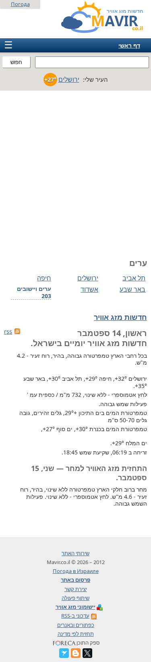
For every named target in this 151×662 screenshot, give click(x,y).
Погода (20, 4)
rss (8, 331)
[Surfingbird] (64, 653)
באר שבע (132, 289)
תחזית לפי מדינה (76, 633)
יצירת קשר (75, 589)
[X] (87, 653)
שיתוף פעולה (75, 598)
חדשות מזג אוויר (120, 317)
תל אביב (133, 278)
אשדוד (89, 289)
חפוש (16, 62)
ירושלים (87, 278)
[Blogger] (76, 653)
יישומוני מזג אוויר (75, 606)
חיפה (44, 278)
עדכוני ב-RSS (75, 615)
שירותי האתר (75, 553)
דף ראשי (129, 45)
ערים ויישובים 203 (34, 292)
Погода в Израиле (76, 571)
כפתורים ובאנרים (75, 625)
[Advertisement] (75, 170)
